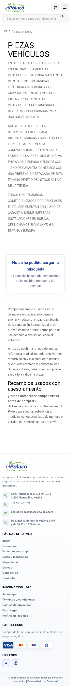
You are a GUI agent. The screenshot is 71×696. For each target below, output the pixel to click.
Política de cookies (15, 615)
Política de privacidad (17, 604)
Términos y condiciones (18, 599)
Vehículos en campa (15, 551)
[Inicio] (5, 31)
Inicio (6, 540)
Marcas (7, 567)
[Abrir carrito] (55, 7)
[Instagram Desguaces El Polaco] (15, 663)
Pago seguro (11, 610)
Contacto (8, 578)
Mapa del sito (11, 562)
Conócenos (10, 572)
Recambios (9, 546)
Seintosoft (52, 681)
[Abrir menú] (65, 7)
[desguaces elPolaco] (20, 7)
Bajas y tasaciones (15, 556)
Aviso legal (9, 594)
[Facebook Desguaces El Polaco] (6, 663)
